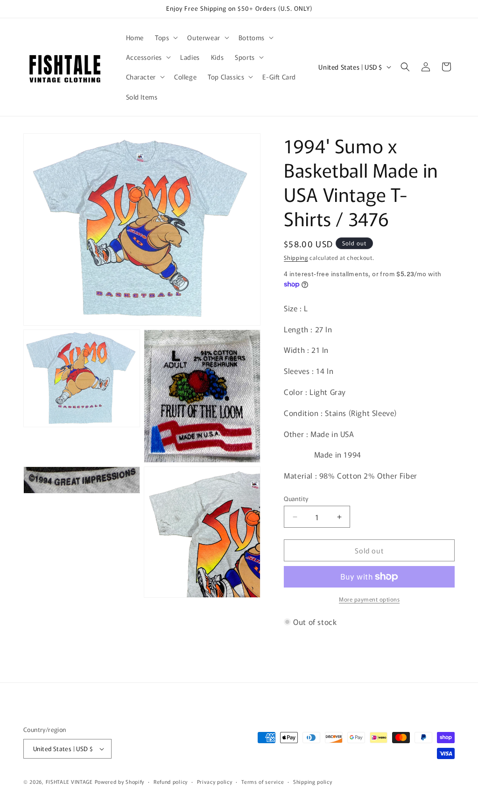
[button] (165, 37)
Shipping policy (312, 781)
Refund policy (171, 781)
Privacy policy (214, 781)
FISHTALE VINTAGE (69, 781)
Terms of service (262, 781)
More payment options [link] (369, 599)
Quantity (296, 498)
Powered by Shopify (120, 781)
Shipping (296, 257)
